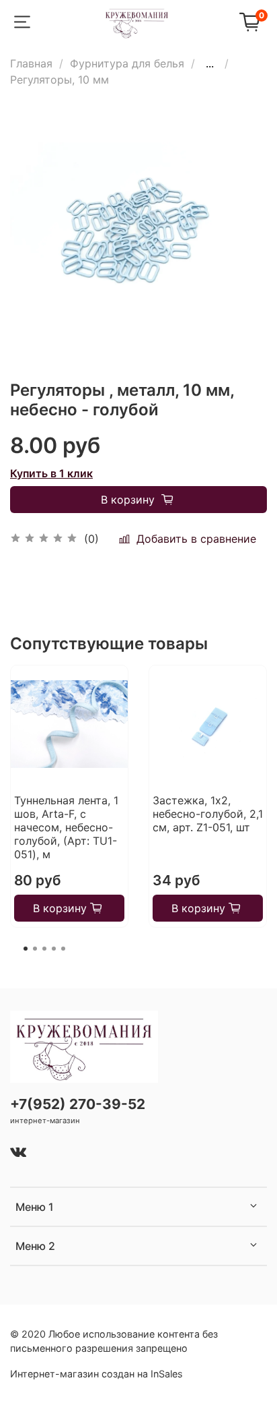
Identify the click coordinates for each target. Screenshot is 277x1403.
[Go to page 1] (26, 949)
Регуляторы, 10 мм (59, 79)
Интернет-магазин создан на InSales (96, 1373)
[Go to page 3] (44, 949)
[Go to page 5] (63, 949)
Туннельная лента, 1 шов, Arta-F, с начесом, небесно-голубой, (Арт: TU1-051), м (66, 827)
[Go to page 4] (54, 949)
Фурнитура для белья (127, 63)
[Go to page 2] (35, 949)
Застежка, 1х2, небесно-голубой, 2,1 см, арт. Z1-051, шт (208, 814)
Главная (31, 63)
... (210, 63)
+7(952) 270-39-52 (77, 1104)
